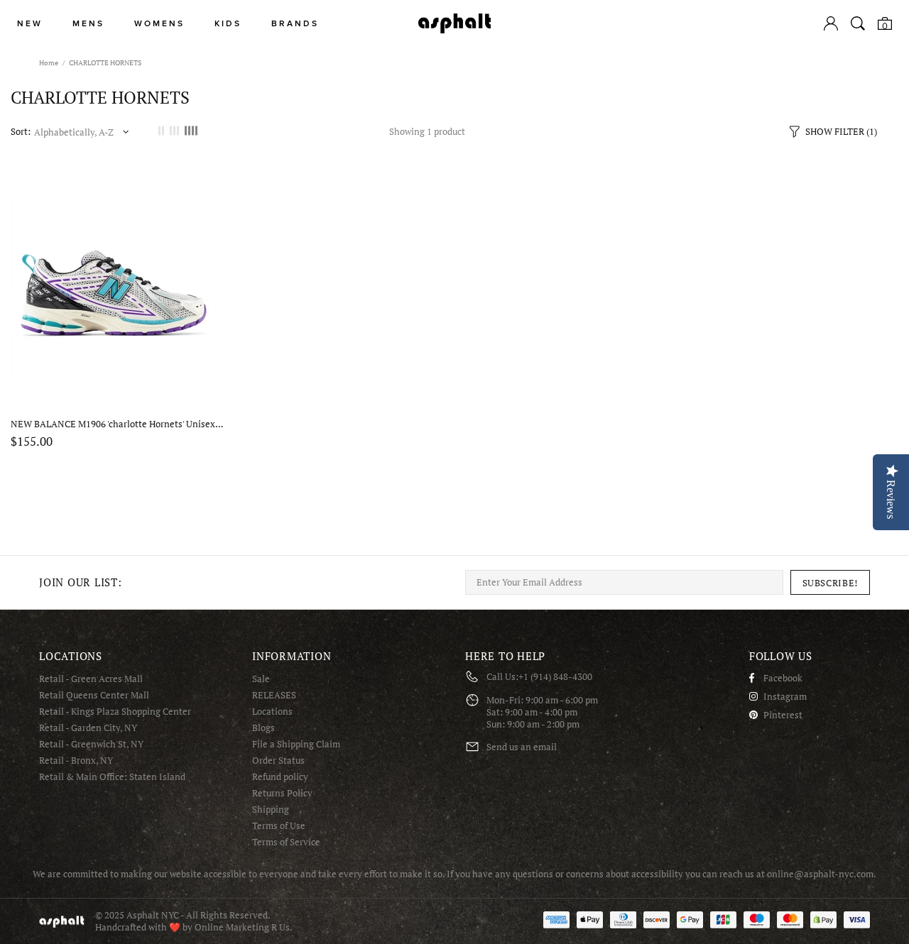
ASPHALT (62, 922)
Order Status (278, 760)
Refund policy (280, 777)
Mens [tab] (88, 23)
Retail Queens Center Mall (94, 695)
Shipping (270, 809)
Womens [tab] (159, 23)
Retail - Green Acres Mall (91, 679)
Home (48, 62)
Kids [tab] (227, 23)
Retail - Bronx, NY (76, 760)
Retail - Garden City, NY (88, 728)
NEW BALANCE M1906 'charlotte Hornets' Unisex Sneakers (117, 424)
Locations (272, 712)
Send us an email (521, 747)
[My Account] (831, 23)
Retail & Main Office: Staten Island (112, 777)
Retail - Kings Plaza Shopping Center (115, 712)
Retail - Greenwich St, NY (91, 744)
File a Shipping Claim (296, 744)
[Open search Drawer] (858, 23)
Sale (261, 679)
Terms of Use (278, 826)
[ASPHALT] (454, 23)
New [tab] (30, 23)
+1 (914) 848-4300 (555, 677)
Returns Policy (282, 793)
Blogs (263, 728)
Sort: (21, 132)
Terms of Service (286, 842)
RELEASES (274, 695)
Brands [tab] (295, 23)
